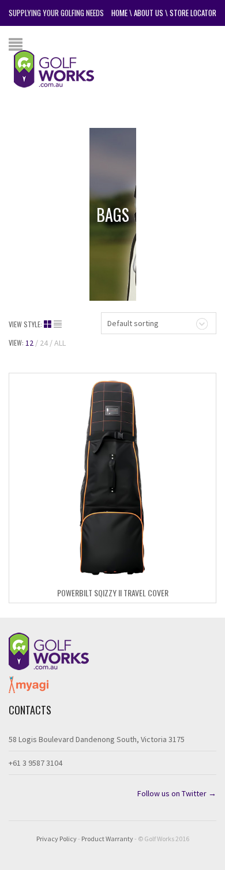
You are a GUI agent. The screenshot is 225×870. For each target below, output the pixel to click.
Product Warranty (107, 838)
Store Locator (193, 12)
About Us (148, 12)
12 (29, 343)
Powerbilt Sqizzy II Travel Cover (112, 593)
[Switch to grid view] (49, 324)
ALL (60, 343)
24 (44, 343)
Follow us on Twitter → (176, 793)
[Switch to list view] (58, 324)
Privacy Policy (56, 838)
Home (119, 12)
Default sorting (133, 323)
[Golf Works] (63, 68)
